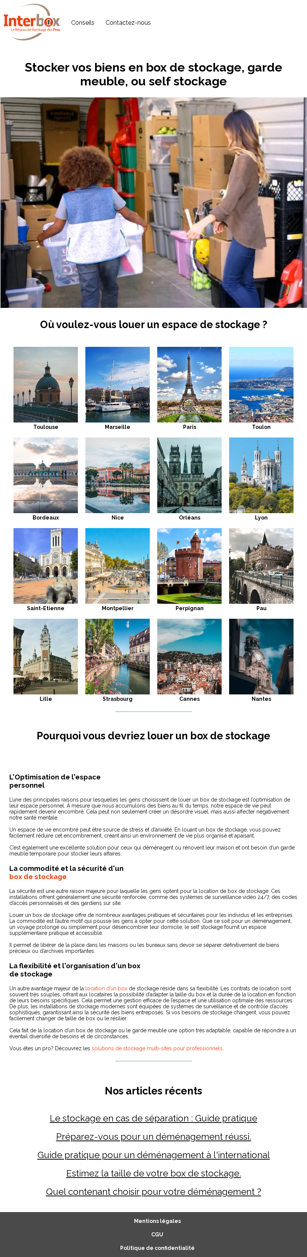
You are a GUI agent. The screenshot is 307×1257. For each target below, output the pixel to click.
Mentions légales (157, 1221)
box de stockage (38, 876)
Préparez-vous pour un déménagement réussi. (153, 1136)
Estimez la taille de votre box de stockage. (153, 1173)
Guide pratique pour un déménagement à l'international (153, 1155)
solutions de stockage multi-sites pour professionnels (157, 1048)
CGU (157, 1235)
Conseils (82, 22)
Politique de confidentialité (157, 1248)
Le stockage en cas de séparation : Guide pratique (153, 1118)
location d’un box (106, 988)
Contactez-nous (128, 22)
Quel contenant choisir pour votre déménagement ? (153, 1191)
